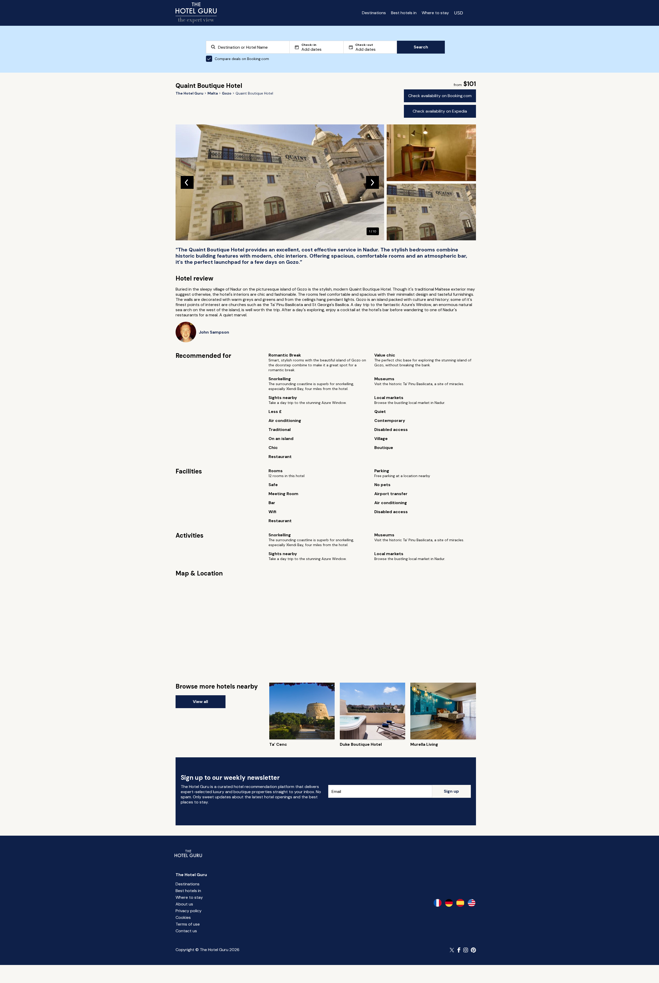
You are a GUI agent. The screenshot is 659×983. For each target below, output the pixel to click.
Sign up (451, 791)
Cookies (183, 917)
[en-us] (471, 903)
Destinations (374, 12)
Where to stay (435, 12)
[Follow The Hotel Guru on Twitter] (452, 950)
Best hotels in (404, 12)
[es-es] (460, 903)
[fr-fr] (437, 903)
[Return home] (196, 13)
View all (200, 701)
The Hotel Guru (191, 874)
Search (421, 47)
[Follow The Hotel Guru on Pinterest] (473, 950)
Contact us (186, 931)
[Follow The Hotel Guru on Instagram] (465, 950)
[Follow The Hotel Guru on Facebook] (459, 950)
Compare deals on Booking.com (242, 58)
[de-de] (449, 903)
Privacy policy (189, 910)
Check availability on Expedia (440, 111)
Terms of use (188, 924)
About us (184, 904)
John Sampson (214, 332)
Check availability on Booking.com (440, 95)
